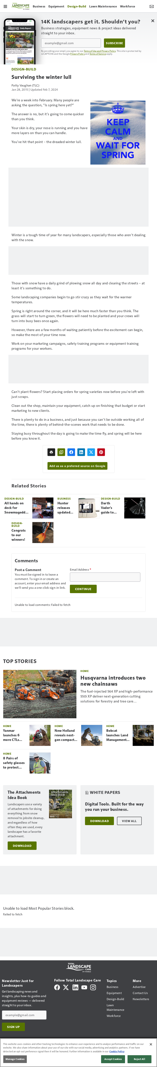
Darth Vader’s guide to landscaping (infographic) (111, 508)
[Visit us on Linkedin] (75, 987)
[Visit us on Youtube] (84, 987)
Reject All (139, 1059)
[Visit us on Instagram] (93, 987)
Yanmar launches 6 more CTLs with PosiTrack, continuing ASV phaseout (14, 735)
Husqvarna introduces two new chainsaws (113, 681)
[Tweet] (91, 452)
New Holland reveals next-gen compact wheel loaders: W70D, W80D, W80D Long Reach (66, 735)
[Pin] (101, 452)
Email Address (80, 569)
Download (22, 846)
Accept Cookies (113, 1059)
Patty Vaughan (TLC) (25, 85)
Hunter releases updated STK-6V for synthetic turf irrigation (66, 508)
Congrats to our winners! (18, 535)
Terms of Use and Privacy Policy (100, 50)
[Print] (51, 452)
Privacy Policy (77, 53)
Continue (83, 589)
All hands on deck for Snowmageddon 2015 (16, 508)
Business (64, 498)
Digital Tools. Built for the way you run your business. (114, 806)
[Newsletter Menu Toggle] (151, 6)
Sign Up (13, 1027)
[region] (78, 1052)
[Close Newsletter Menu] (152, 20)
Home (84, 671)
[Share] (71, 452)
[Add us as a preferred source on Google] (61, 452)
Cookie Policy (116, 1051)
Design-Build (23, 69)
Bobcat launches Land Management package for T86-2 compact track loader (118, 735)
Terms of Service (98, 53)
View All (129, 821)
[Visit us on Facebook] (57, 987)
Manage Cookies (15, 1059)
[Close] (151, 1044)
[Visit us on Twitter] (66, 987)
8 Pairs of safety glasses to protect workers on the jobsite (14, 763)
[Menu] (5, 6)
